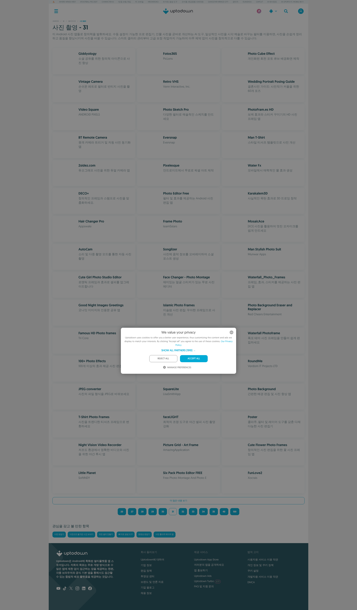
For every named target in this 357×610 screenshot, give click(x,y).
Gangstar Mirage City (218, 2)
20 (122, 511)
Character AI (108, 2)
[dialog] (178, 351)
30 (163, 511)
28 (142, 511)
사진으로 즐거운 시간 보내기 (81, 534)
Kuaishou (247, 2)
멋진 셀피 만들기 (106, 534)
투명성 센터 (148, 576)
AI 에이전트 (272, 2)
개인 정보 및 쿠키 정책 (260, 565)
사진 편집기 (59, 534)
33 (193, 511)
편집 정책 (146, 570)
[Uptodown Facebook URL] (90, 588)
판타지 (235, 2)
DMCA (251, 582)
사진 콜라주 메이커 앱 (164, 534)
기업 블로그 (148, 587)
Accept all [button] (194, 358)
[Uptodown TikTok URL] (64, 588)
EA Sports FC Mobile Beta (292, 2)
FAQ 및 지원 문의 (204, 586)
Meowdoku (153, 2)
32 (183, 511)
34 (203, 511)
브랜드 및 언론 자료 (152, 582)
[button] (178, 350)
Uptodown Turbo (207, 581)
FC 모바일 (139, 2)
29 (152, 511)
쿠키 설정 (253, 570)
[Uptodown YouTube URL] (58, 588)
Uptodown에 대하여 (152, 559)
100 (235, 511)
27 (132, 511)
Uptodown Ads (203, 576)
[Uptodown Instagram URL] (77, 588)
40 (224, 511)
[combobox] (231, 332)
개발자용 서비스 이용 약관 (262, 576)
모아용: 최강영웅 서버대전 (193, 2)
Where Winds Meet (67, 2)
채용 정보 (146, 593)
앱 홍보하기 (201, 570)
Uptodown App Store (206, 559)
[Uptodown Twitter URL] (71, 588)
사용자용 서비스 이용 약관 (262, 559)
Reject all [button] (163, 358)
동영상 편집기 (144, 534)
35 (214, 511)
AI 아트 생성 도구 (170, 2)
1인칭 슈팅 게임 (124, 2)
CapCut (259, 2)
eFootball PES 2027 (88, 2)
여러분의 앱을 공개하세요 (209, 564)
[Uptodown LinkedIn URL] (83, 588)
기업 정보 (146, 565)
